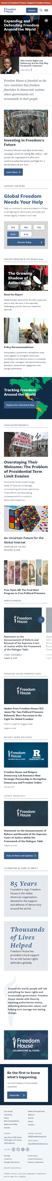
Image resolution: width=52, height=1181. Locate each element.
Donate (26, 625)
